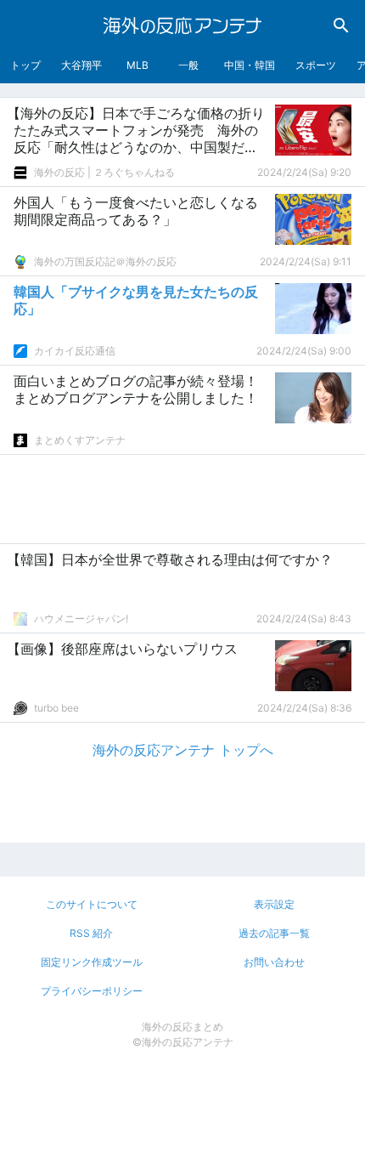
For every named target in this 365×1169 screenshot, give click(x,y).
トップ (25, 65)
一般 (188, 65)
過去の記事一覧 (274, 933)
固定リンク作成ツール (92, 962)
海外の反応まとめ (182, 1026)
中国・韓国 (249, 65)
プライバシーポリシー (92, 991)
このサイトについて (92, 904)
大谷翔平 (81, 65)
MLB (137, 65)
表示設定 (274, 904)
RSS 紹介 (91, 933)
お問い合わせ (274, 962)
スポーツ (315, 65)
